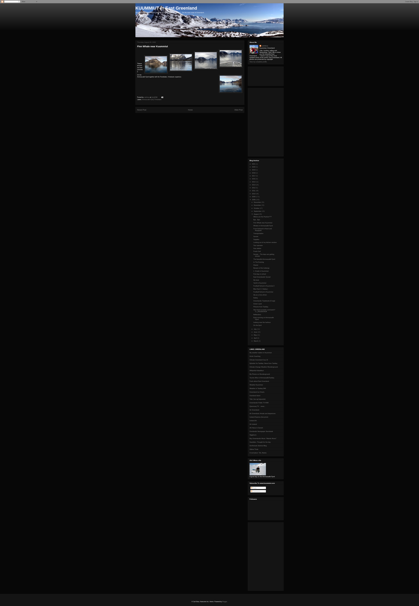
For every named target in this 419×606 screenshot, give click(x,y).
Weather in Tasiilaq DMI (258, 388)
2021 (254, 164)
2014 (254, 182)
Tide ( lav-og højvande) (258, 399)
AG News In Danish (256, 428)
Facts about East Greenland (259, 381)
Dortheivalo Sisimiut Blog (258, 446)
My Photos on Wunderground (260, 374)
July (255, 329)
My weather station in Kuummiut (261, 353)
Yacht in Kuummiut (259, 283)
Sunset (255, 236)
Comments (256, 491)
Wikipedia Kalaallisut (257, 370)
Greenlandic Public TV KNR (259, 403)
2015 (254, 179)
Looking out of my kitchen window (265, 242)
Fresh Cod (257, 251)
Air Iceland (253, 424)
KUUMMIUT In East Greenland (166, 8)
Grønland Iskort (255, 395)
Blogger (224, 601)
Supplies (256, 239)
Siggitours (253, 435)
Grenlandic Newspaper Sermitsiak (261, 431)
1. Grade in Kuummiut (261, 271)
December (257, 202)
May (255, 335)
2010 (254, 194)
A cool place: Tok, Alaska (258, 453)
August (256, 214)
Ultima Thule (254, 449)
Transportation (258, 233)
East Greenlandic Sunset (261, 277)
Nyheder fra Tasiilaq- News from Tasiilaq (263, 363)
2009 (254, 197)
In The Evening (258, 262)
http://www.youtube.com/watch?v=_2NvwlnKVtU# (264, 310)
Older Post (238, 110)
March (256, 341)
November (257, 205)
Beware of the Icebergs (261, 268)
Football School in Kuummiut (263, 292)
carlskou (265, 46)
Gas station (257, 248)
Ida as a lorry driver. (260, 295)
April (255, 338)
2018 (254, 173)
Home (190, 110)
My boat (256, 280)
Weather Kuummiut (256, 385)
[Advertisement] (259, 75)
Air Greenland (254, 410)
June (256, 332)
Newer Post (141, 110)
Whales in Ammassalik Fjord (263, 226)
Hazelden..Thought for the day (260, 442)
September (258, 211)
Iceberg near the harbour (262, 322)
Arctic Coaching (255, 356)
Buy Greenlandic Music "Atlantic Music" (263, 438)
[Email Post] (162, 97)
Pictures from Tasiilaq (260, 307)
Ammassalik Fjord (148, 99)
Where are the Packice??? (262, 217)
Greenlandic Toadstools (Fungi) (264, 301)
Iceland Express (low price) (259, 417)
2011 (254, 191)
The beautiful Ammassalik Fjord (264, 259)
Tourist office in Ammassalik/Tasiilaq (262, 378)
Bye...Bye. (256, 220)
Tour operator (258, 245)
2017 (254, 176)
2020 (254, 167)
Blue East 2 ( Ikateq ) (260, 289)
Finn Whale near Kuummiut (262, 223)
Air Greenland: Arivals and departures (263, 413)
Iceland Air (253, 420)
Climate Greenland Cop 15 (259, 360)
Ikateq (255, 298)
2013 (254, 185)
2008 (254, 199)
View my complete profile (258, 62)
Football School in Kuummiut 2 (263, 286)
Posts (254, 488)
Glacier (255, 265)
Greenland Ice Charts (257, 392)
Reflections (257, 314)
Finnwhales (157, 99)
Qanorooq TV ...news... (258, 406)
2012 (254, 188)
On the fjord (257, 325)
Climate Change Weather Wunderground (264, 367)
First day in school (259, 274)
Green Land (257, 304)
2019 (254, 170)
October (257, 208)
